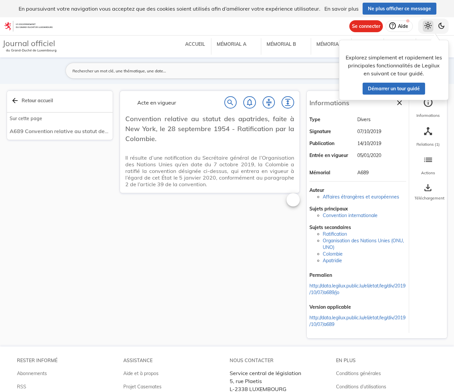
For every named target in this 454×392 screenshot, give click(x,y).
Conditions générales (358, 373)
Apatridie (332, 261)
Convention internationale (350, 215)
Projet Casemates (142, 387)
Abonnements (32, 373)
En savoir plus (341, 8)
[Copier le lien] (341, 275)
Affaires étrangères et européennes (361, 197)
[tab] (428, 107)
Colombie (333, 254)
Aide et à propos (141, 373)
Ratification (335, 234)
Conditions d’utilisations (361, 387)
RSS (21, 387)
